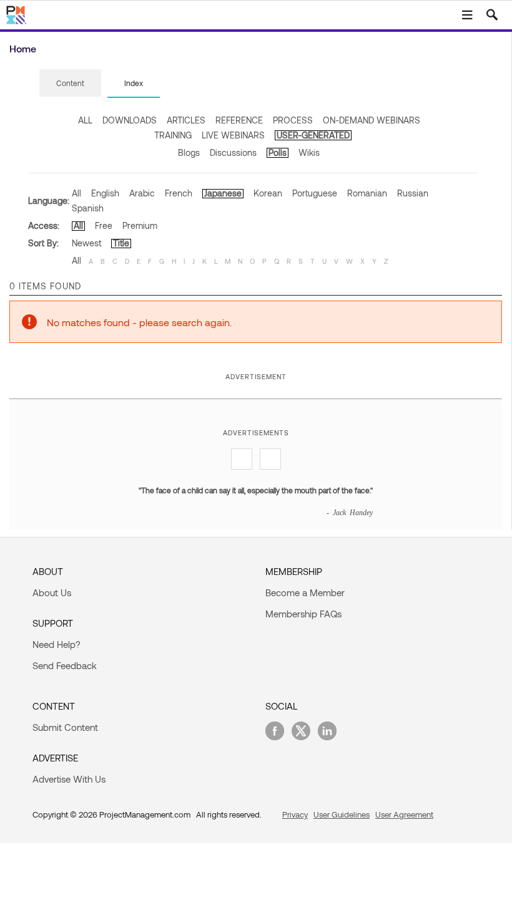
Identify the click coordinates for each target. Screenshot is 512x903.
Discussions (233, 152)
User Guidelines (341, 814)
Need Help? (56, 644)
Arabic (142, 193)
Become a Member (305, 592)
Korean (268, 193)
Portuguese (314, 193)
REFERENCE (239, 120)
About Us (51, 592)
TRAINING (173, 135)
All (76, 193)
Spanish (88, 208)
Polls (277, 152)
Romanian (367, 193)
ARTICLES (186, 120)
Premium (139, 225)
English (105, 193)
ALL (85, 120)
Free (103, 225)
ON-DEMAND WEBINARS (371, 120)
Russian (412, 193)
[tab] (70, 83)
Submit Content (65, 727)
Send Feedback (64, 665)
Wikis (309, 152)
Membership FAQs (303, 613)
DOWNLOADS (129, 120)
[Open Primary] (467, 15)
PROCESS (293, 120)
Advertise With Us (69, 779)
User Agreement (404, 814)
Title (121, 243)
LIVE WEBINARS (233, 135)
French (178, 193)
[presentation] (70, 83)
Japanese (223, 193)
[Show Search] (492, 15)
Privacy (295, 814)
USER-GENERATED (313, 135)
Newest (86, 243)
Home (22, 48)
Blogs (189, 152)
